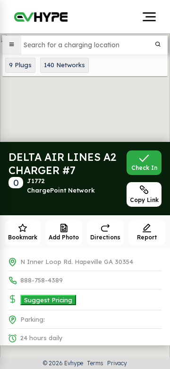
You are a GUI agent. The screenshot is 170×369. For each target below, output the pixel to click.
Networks (64, 65)
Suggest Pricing (48, 300)
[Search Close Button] (158, 44)
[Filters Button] (11, 44)
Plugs (20, 65)
